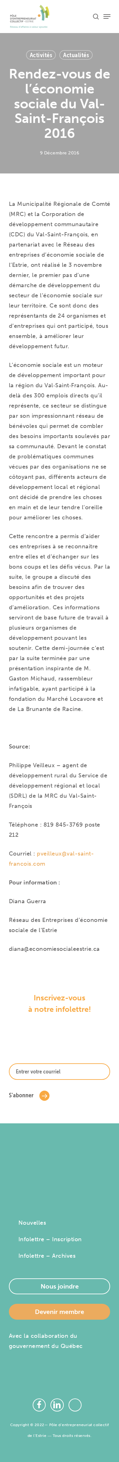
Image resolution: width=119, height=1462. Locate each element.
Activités (41, 55)
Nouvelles (32, 1222)
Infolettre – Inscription (50, 1239)
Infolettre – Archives (47, 1255)
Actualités (76, 55)
